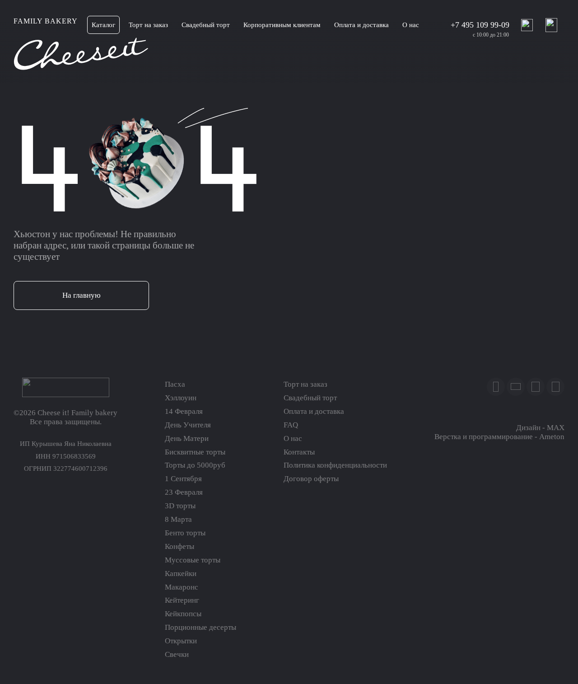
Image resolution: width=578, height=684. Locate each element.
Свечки (177, 654)
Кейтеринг (182, 600)
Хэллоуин (180, 398)
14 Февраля (184, 411)
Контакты (299, 452)
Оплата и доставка (314, 411)
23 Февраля (184, 492)
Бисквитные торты (195, 452)
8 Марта (178, 519)
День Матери (187, 438)
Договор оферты (311, 478)
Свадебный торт (310, 398)
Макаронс (181, 587)
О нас (293, 438)
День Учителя (188, 425)
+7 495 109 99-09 (480, 24)
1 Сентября (183, 478)
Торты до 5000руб (195, 465)
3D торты (180, 505)
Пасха (175, 384)
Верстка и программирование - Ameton (499, 436)
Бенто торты (185, 533)
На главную (81, 295)
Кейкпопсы (183, 613)
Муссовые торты (192, 560)
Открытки (181, 641)
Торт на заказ (305, 384)
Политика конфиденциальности (335, 465)
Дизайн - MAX (540, 427)
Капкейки (180, 573)
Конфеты (179, 546)
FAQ (291, 425)
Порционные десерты (200, 627)
